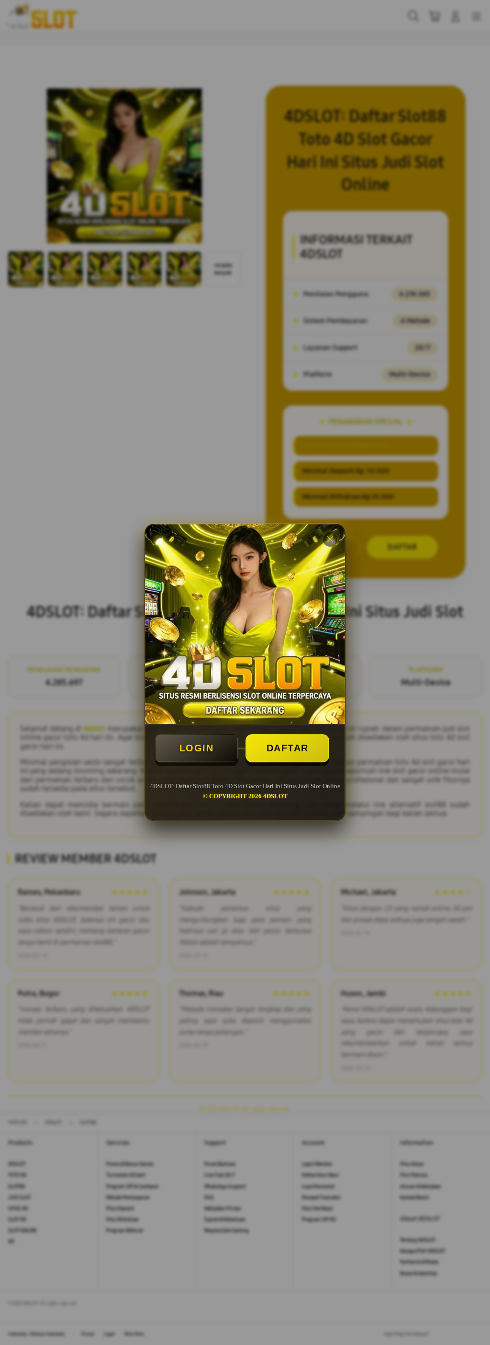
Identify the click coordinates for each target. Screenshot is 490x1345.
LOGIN (196, 748)
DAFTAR (288, 748)
